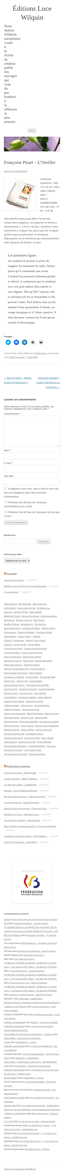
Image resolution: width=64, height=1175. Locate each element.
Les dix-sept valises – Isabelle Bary (20, 784)
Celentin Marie (48, 628)
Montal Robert (11, 721)
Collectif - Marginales (14, 640)
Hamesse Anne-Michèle (37, 685)
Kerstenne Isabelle (27, 697)
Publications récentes (18, 766)
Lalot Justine (27, 705)
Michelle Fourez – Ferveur (37, 1149)
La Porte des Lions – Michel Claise (20, 772)
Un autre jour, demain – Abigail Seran (22, 820)
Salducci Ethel (27, 729)
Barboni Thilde (21, 612)
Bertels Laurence (24, 620)
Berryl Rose (9, 620)
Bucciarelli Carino (12, 628)
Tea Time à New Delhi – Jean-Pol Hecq (41, 1054)
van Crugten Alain (32, 750)
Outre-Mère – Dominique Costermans (22, 1038)
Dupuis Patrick (38, 668)
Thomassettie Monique (15, 746)
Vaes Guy (51, 746)
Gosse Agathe (35, 681)
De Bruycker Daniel (32, 656)
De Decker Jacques (13, 660)
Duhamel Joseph (32, 664)
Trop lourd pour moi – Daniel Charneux (28, 982)
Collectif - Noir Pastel (35, 640)
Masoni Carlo (27, 717)
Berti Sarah (39, 620)
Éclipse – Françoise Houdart (44, 1022)
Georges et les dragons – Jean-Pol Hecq (36, 951)
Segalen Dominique (13, 737)
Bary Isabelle (36, 612)
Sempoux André (32, 737)
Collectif (36, 636)
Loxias (7, 1042)
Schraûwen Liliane (34, 733)
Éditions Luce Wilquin (32, 13)
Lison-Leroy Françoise (14, 713)
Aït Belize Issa (43, 608)
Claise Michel (10, 636)
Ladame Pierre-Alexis (14, 701)
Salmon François (43, 729)
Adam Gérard (10, 603)
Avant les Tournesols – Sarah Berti (20, 842)
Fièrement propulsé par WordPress (20, 1169)
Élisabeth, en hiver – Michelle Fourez (21, 814)
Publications (41, 353)
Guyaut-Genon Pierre (14, 685)
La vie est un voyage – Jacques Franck (37, 1121)
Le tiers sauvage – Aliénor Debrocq (20, 778)
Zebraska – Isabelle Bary (31, 998)
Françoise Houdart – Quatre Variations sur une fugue (48, 382)
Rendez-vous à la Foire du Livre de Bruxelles (25, 586)
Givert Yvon (9, 681)
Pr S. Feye (8, 1121)
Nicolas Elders (10, 1077)
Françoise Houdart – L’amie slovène (31, 923)
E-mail (8, 463)
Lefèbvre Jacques (12, 709)
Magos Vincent (51, 713)
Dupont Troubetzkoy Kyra (16, 668)
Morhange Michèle (29, 721)
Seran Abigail (47, 737)
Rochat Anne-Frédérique (47, 725)
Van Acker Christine (13, 750)
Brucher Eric (40, 624)
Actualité (12, 573)
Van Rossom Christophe (15, 754)
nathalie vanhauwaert (14, 1022)
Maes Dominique (35, 713)
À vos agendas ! (11, 592)
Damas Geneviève (12, 656)
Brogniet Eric (27, 624)
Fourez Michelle (47, 677)
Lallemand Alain (11, 705)
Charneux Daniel (44, 632)
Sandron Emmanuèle (14, 733)
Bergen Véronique (30, 616)
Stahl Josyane (10, 741)
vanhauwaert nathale (14, 1097)
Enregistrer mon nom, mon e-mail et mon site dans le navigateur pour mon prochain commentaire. (31, 492)
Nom (7, 450)
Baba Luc (8, 612)
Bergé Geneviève (49, 616)
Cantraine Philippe (31, 628)
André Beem (10, 608)
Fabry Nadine (35, 672)
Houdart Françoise (28, 689)
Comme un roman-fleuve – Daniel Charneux (30, 994)
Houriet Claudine (46, 689)
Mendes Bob (41, 717)
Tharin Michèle (44, 741)
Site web (8, 475)
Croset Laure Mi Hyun (32, 652)
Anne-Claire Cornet (26, 608)
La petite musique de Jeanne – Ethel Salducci (25, 836)
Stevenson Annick (27, 741)
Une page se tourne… (14, 580)
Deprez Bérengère (43, 660)
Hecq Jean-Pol (10, 689)
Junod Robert (10, 697)
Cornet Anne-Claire (13, 648)
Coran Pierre (34, 644)
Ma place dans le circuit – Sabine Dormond (24, 796)
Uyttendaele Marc (36, 746)
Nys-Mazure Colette (48, 721)
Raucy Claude (27, 725)
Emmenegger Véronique (16, 672)
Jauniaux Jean (26, 693)
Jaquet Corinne (11, 693)
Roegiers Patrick (12, 729)
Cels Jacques (10, 632)
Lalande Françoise (34, 701)
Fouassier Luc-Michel (14, 677)
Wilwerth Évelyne (37, 754)
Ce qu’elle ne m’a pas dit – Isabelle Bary (40, 1105)
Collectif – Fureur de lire (15, 644)
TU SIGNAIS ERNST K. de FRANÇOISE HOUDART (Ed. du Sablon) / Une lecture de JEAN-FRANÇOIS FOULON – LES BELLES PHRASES (31, 931)
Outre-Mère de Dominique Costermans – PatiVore (28, 1034)
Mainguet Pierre (12, 717)
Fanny (7, 1057)
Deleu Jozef (28, 660)
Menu (32, 130)
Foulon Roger (32, 677)
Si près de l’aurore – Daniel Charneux (21, 802)
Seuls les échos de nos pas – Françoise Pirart (25, 808)
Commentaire (12, 413)
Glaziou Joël (22, 681)
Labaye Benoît (44, 697)
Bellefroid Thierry (12, 616)
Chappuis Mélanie (25, 632)
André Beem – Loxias (26, 1042)
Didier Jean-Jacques (13, 664)
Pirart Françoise (16, 357)
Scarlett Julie (10, 1105)
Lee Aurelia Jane (41, 705)
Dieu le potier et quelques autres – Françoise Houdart (30, 826)
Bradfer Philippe (12, 624)
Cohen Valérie (24, 636)
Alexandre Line (39, 603)
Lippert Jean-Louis (30, 709)
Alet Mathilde (24, 603)
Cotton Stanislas (12, 652)
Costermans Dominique (35, 648)
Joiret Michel (40, 693)
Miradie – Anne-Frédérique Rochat (20, 790)
